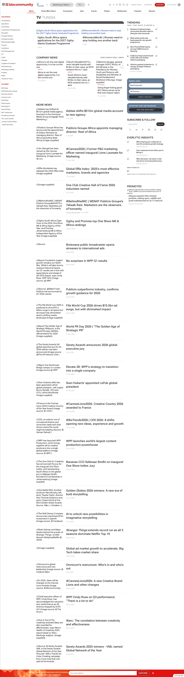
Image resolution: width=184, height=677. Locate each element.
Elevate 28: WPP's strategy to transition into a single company (92, 368)
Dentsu (40, 69)
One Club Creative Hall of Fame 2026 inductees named (90, 187)
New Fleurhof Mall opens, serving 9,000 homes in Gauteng (140, 49)
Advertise (148, 5)
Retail (3, 75)
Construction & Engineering (10, 30)
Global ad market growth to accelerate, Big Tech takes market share (95, 550)
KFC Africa (101, 84)
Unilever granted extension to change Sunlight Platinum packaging (142, 66)
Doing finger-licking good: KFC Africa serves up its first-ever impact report (110, 90)
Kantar (70, 72)
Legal (3, 57)
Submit (121, 57)
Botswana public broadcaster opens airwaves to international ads (90, 246)
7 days (134, 25)
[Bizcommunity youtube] (123, 5)
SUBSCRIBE (143, 673)
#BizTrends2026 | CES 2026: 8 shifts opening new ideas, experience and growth (95, 421)
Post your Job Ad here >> (146, 110)
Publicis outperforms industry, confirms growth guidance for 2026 (92, 291)
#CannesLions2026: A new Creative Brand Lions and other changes (94, 582)
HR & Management (7, 51)
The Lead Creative (7, 119)
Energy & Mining (7, 36)
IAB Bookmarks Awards (9, 91)
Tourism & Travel (7, 79)
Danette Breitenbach (73, 212)
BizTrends (4, 88)
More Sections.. (8, 125)
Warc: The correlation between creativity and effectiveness (93, 622)
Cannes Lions (6, 97)
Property (4, 72)
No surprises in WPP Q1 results (86, 261)
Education (4, 33)
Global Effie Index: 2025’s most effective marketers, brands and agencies (92, 170)
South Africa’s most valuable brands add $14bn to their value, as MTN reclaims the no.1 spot (79, 80)
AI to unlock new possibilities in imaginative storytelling (87, 515)
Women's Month (7, 94)
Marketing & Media (7, 69)
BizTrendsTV (5, 106)
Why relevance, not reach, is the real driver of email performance (149, 160)
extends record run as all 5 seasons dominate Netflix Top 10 (94, 532)
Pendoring (4, 100)
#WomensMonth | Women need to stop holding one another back (103, 39)
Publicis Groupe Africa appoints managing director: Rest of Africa (94, 130)
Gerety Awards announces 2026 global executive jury (91, 346)
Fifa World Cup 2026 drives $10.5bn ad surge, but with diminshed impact (91, 307)
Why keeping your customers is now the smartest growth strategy (149, 143)
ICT (2, 54)
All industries (5, 21)
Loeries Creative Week (9, 122)
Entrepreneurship (7, 39)
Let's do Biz (178, 675)
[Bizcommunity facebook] (117, 5)
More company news (109, 57)
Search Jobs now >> (145, 97)
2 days (129, 25)
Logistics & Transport (8, 63)
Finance (4, 45)
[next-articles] (122, 65)
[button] (89, 5)
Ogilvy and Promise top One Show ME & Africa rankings (92, 223)
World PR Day (5, 109)
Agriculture (5, 24)
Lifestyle (4, 60)
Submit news (136, 5)
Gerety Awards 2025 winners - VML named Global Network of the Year (94, 648)
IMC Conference (6, 112)
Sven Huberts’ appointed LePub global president (91, 384)
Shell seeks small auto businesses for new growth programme (141, 40)
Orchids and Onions (8, 115)
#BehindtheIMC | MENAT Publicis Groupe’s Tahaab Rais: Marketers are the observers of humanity (94, 205)
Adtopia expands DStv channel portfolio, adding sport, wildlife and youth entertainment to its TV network (145, 198)
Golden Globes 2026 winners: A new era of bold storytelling (94, 492)
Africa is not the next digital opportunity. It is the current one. (49, 75)
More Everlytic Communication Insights (141, 174)
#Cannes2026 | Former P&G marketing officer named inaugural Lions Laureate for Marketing (94, 152)
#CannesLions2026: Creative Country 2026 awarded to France (94, 405)
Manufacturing (6, 66)
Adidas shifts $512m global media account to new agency (94, 112)
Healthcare (5, 48)
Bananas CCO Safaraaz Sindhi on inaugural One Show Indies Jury (94, 463)
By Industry (148, 25)
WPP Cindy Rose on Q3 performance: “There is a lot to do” (90, 599)
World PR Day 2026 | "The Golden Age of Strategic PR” (93, 328)
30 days (140, 25)
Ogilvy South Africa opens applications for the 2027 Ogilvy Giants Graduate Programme (56, 40)
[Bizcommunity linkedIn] (110, 5)
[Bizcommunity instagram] (119, 5)
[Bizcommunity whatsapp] (127, 5)
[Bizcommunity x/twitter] (113, 5)
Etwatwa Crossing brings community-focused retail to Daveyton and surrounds (141, 31)
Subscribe (160, 124)
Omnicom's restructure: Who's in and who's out (95, 566)
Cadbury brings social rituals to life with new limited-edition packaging (141, 58)
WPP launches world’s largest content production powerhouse (91, 442)
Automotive (5, 27)
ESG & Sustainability (8, 42)
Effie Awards (5, 103)
